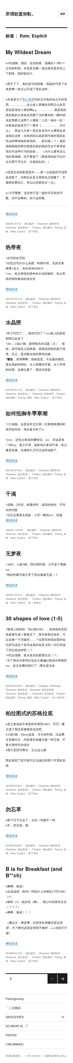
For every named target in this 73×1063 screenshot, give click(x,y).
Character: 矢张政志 (43, 693)
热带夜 (13, 247)
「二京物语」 (15, 1008)
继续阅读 (12, 214)
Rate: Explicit (17, 231)
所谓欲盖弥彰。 (21, 14)
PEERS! (11, 1035)
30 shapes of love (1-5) (34, 618)
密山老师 (28, 99)
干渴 (11, 493)
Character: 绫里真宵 (43, 393)
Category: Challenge (49, 685)
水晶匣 (13, 322)
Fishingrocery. (15, 999)
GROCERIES (15, 1017)
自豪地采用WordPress (55, 1055)
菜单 (62, 13)
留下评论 (33, 231)
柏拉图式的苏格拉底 (29, 713)
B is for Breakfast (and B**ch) (34, 872)
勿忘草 (13, 809)
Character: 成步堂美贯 (42, 689)
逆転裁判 (29, 223)
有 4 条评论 (58, 697)
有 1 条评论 (34, 602)
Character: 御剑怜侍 (48, 223)
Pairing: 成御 (25, 397)
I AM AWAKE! (15, 1044)
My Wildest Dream (28, 52)
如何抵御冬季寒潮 (27, 413)
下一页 (61, 983)
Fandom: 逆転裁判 (42, 227)
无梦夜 (13, 553)
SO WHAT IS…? (17, 1026)
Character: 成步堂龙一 (18, 227)
